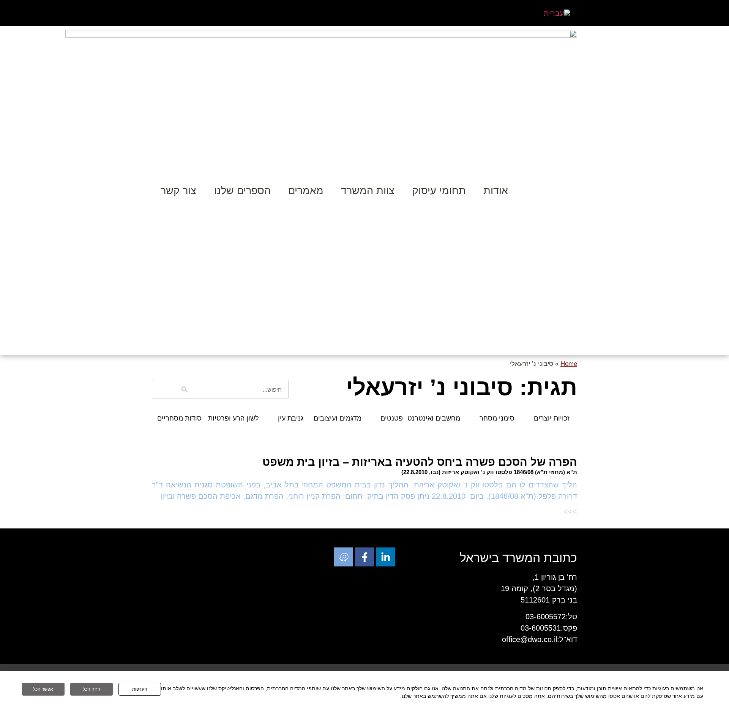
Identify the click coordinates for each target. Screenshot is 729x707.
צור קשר (178, 190)
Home (568, 363)
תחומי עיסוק (439, 190)
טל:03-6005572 (551, 616)
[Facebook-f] (364, 556)
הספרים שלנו (242, 190)
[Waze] (343, 556)
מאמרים (305, 190)
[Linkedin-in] (385, 556)
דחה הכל (91, 689)
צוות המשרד (367, 190)
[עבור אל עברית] (557, 13)
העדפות (139, 689)
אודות (495, 190)
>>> (570, 511)
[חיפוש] (184, 389)
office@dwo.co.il (529, 639)
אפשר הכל (43, 689)
